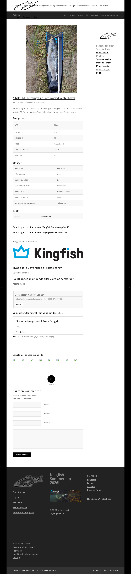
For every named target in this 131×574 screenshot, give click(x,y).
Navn (46, 404)
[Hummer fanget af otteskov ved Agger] (52, 363)
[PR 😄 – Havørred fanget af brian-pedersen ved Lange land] (26, 363)
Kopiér (18, 304)
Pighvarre (17, 550)
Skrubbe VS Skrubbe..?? (24, 547)
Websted (47, 422)
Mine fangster (20, 507)
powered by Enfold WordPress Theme (43, 570)
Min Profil (101, 56)
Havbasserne (46, 216)
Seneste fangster (105, 45)
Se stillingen (22, 332)
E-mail (47, 413)
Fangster (91, 479)
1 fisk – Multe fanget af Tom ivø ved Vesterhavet (44, 98)
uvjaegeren (43, 336)
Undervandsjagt (31, 336)
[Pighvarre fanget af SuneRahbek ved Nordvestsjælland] (61, 363)
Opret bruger (103, 69)
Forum (90, 483)
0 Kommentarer (29, 102)
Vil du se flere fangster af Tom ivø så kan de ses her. (38, 313)
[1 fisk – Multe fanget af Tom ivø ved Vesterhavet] (51, 60)
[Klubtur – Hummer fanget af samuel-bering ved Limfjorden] (43, 363)
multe (20, 336)
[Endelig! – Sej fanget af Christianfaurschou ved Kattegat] (70, 363)
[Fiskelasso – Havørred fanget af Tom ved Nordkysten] (2, 287)
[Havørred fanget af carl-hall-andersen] (17, 363)
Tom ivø (42, 102)
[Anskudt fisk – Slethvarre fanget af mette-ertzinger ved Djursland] (35, 363)
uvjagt (52, 336)
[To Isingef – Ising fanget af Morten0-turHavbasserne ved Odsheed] (78, 363)
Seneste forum (103, 49)
